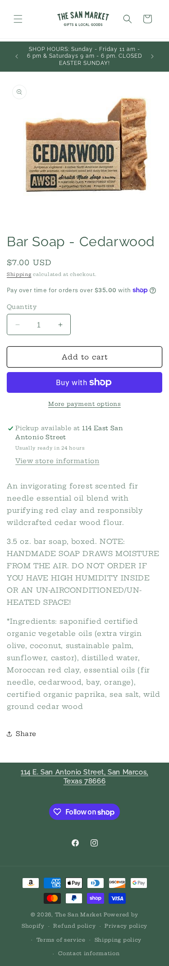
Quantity (22, 306)
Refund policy (74, 926)
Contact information (88, 953)
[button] (18, 19)
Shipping (19, 274)
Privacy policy (126, 926)
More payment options (84, 403)
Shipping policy (118, 940)
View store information (57, 461)
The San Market (78, 914)
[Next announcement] (152, 56)
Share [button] (26, 734)
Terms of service (61, 940)
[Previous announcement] (17, 56)
